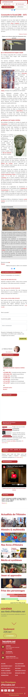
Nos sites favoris (20, 666)
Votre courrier (5, 670)
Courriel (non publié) (6, 318)
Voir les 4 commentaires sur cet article (10, 275)
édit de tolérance (7, 152)
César (12, 23)
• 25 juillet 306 (7, 372)
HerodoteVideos (7, 461)
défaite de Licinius (6, 163)
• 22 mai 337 (6, 383)
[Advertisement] (14, 408)
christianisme (4, 124)
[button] (25, 694)
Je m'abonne (10, 635)
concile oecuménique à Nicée (8, 174)
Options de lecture (14, 695)
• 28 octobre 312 (7, 374)
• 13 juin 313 (6, 376)
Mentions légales (20, 670)
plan (16, 675)
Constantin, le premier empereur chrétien (14, 367)
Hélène (3, 90)
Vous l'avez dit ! (5, 668)
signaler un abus (20, 673)
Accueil (3, 663)
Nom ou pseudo (5, 312)
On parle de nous (6, 673)
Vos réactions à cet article (9, 272)
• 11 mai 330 (6, 381)
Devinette (5, 494)
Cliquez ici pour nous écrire (12, 658)
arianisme (4, 177)
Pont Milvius (20, 110)
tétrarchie (24, 73)
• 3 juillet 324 (6, 377)
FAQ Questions (19, 663)
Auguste (17, 23)
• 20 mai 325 (6, 379)
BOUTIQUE (18, 668)
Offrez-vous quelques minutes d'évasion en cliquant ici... (13, 687)
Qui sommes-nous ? (6, 666)
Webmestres (4, 675)
